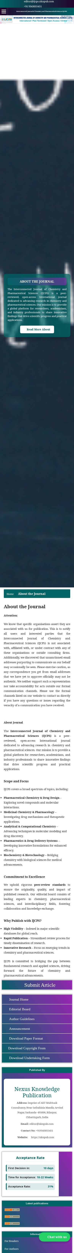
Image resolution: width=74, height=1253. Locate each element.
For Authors (12, 1249)
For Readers (12, 1241)
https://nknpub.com (42, 1137)
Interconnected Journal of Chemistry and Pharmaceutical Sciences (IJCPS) (41, 11)
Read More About (38, 329)
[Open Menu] (4, 11)
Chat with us (57, 1237)
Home (10, 594)
